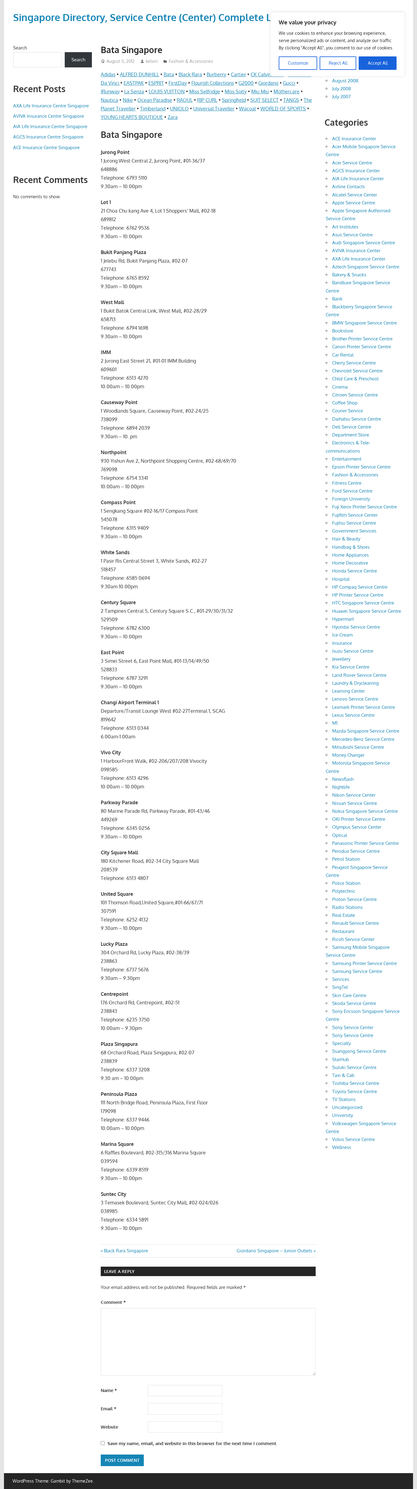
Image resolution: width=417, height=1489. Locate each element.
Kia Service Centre (350, 667)
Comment (113, 1302)
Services (340, 979)
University (342, 1115)
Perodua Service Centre (356, 851)
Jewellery (341, 659)
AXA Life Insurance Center (358, 259)
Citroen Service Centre (355, 395)
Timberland (152, 109)
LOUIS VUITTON (167, 91)
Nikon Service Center (353, 795)
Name (109, 1390)
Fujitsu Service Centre (354, 523)
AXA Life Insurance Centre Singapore (51, 106)
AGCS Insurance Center (356, 171)
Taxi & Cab (343, 1075)
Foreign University (351, 499)
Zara (173, 117)
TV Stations (344, 1099)
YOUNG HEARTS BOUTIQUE (132, 117)
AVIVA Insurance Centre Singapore (48, 116)
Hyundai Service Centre (356, 627)
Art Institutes (345, 227)
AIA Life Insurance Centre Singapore (50, 126)
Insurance (342, 643)
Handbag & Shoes (351, 547)
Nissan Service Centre (354, 803)
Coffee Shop (344, 403)
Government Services (354, 531)
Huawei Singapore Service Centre (366, 611)
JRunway (110, 91)
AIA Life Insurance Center (358, 178)
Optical (339, 835)
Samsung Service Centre (357, 971)
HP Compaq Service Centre (359, 587)
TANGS (291, 100)
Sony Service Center (352, 1027)
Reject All (338, 63)
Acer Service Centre (352, 163)
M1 (335, 723)
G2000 (246, 83)
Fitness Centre (346, 483)
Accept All (378, 63)
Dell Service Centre (351, 427)
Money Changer (348, 755)
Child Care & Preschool (355, 379)
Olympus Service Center (356, 827)
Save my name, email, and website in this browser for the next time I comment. (192, 1443)
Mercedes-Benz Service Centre (363, 739)
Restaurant (343, 931)
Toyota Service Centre (354, 1091)
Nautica (109, 100)
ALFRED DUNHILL (139, 74)
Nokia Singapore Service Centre (365, 811)
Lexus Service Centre (353, 715)
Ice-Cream (342, 635)
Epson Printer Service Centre (361, 467)
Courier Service (347, 411)
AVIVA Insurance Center (356, 250)
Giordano (268, 83)
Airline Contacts (348, 186)
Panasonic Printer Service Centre (365, 843)
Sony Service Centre (352, 1035)
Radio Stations (347, 907)
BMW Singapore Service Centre (364, 323)
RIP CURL (207, 100)
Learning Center (348, 691)
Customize (298, 63)
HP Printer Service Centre (357, 595)
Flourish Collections (212, 83)
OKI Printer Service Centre (358, 819)
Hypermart (343, 619)
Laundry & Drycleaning (355, 683)
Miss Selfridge (204, 91)
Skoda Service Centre (354, 1003)
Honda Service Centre (354, 571)
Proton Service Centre (354, 899)
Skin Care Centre (349, 995)
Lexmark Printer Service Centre (363, 707)
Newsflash (343, 779)
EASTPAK (134, 83)
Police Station (346, 883)
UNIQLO (179, 109)
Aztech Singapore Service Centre (365, 267)
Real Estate (343, 915)
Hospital (341, 579)
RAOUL (185, 100)
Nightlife (341, 787)
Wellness (341, 1147)
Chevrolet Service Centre (357, 371)
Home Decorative (350, 563)
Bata (169, 74)
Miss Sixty (236, 91)
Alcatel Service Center (354, 195)
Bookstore (342, 331)
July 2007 (341, 96)
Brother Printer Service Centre (362, 339)
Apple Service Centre (353, 203)
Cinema (340, 387)
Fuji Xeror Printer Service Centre (364, 507)
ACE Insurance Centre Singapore (46, 147)
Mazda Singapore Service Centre (365, 731)
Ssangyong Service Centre (359, 1051)
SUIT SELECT (264, 100)
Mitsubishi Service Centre (358, 747)
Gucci (289, 83)
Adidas (108, 74)
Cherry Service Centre (354, 363)
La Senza (134, 91)
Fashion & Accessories (191, 61)
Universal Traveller (213, 109)
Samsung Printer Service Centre (364, 963)
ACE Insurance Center (354, 139)
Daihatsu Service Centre (356, 419)
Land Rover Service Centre (359, 675)
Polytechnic (343, 891)
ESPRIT (156, 83)
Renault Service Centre (355, 923)
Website (109, 1427)
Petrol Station (346, 859)
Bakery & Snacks (349, 275)
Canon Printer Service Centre (361, 347)
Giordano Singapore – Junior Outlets (274, 1251)
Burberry (216, 74)
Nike (128, 100)
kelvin (152, 61)
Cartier (238, 74)
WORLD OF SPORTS (283, 109)
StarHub (340, 1059)
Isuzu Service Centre (352, 651)
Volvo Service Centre (353, 1139)
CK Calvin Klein (267, 74)
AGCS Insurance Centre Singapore (48, 137)
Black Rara (190, 74)
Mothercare (286, 91)
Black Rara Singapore (125, 1251)
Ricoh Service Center (353, 939)
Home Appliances (350, 555)
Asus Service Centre (352, 235)
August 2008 (345, 81)
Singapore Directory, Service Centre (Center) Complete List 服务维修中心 (178, 17)
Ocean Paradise (154, 100)
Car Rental (343, 355)
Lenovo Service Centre (355, 699)
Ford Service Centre (352, 491)
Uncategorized (347, 1107)
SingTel (340, 987)
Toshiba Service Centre (355, 1083)
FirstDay (178, 83)
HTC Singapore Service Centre (363, 603)
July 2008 (341, 88)
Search (20, 48)
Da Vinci (110, 83)
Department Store (350, 435)
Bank (337, 299)
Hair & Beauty (346, 539)
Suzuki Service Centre (354, 1067)
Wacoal (247, 109)
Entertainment (346, 459)
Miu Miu (260, 91)
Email (108, 1409)
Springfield (234, 100)
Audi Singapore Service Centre (363, 243)
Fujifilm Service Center (355, 515)
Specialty (341, 1043)
